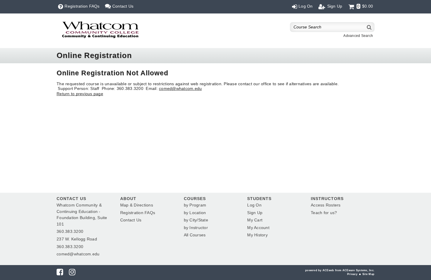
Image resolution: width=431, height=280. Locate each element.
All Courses (195, 235)
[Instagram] (72, 273)
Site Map (368, 274)
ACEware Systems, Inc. (358, 270)
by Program (195, 205)
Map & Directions (136, 205)
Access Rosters (326, 205)
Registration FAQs (137, 212)
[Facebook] (60, 273)
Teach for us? (324, 212)
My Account (258, 227)
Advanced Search (358, 35)
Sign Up (254, 212)
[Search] (369, 27)
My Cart (254, 220)
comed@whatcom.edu (180, 88)
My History (257, 235)
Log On (254, 205)
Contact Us (131, 220)
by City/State (196, 220)
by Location (195, 212)
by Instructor (196, 227)
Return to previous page (80, 93)
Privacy (352, 274)
